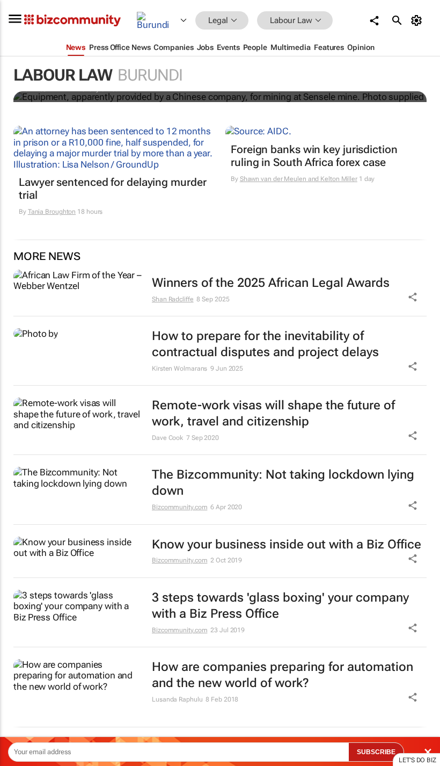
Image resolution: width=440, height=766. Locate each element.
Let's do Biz (417, 760)
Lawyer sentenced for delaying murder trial (112, 188)
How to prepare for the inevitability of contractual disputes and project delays (265, 344)
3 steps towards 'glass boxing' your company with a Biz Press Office (280, 605)
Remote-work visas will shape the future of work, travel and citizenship (273, 413)
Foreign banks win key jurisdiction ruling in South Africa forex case (314, 156)
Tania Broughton (52, 211)
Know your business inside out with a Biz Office (286, 544)
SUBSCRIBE (376, 752)
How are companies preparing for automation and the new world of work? (282, 675)
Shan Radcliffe (173, 299)
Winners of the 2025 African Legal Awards (271, 283)
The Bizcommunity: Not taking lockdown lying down (283, 482)
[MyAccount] (418, 20)
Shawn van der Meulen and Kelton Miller (298, 179)
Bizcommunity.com (179, 507)
